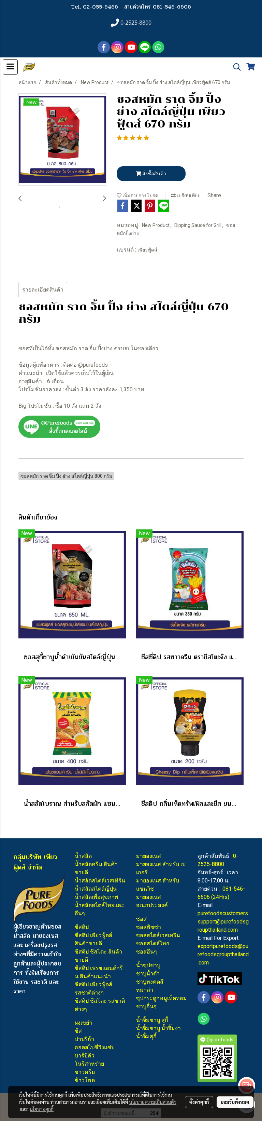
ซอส (141, 919)
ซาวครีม (85, 1072)
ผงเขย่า (83, 1022)
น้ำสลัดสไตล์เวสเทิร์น (100, 880)
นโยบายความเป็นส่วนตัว (152, 1102)
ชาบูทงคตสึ (149, 981)
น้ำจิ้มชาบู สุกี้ (152, 1020)
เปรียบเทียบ (188, 195)
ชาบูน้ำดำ (148, 973)
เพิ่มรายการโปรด (139, 195)
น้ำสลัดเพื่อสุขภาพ (96, 897)
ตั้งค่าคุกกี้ (199, 1102)
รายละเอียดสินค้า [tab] (42, 289)
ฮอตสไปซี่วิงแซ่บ (95, 1047)
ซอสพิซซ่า (148, 927)
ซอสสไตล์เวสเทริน (158, 935)
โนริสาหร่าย (89, 1064)
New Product (156, 225)
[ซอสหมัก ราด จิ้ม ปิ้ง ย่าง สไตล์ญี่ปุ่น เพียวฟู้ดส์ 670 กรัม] (62, 140)
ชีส (78, 1031)
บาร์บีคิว (84, 1055)
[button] (235, 67)
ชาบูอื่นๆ (146, 1006)
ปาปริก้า (84, 1039)
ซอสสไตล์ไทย (152, 943)
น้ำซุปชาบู (148, 965)
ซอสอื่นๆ (146, 951)
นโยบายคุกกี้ (42, 1109)
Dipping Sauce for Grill (198, 225)
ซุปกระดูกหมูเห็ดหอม (161, 998)
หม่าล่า (144, 990)
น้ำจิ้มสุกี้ (146, 1036)
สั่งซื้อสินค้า (153, 173)
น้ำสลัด (83, 856)
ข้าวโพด (85, 1080)
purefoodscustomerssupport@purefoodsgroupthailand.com (223, 921)
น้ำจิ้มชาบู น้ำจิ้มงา (158, 1028)
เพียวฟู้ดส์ (147, 250)
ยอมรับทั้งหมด (235, 1102)
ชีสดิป (82, 927)
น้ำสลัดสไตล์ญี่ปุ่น (96, 889)
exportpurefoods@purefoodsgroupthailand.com (223, 954)
